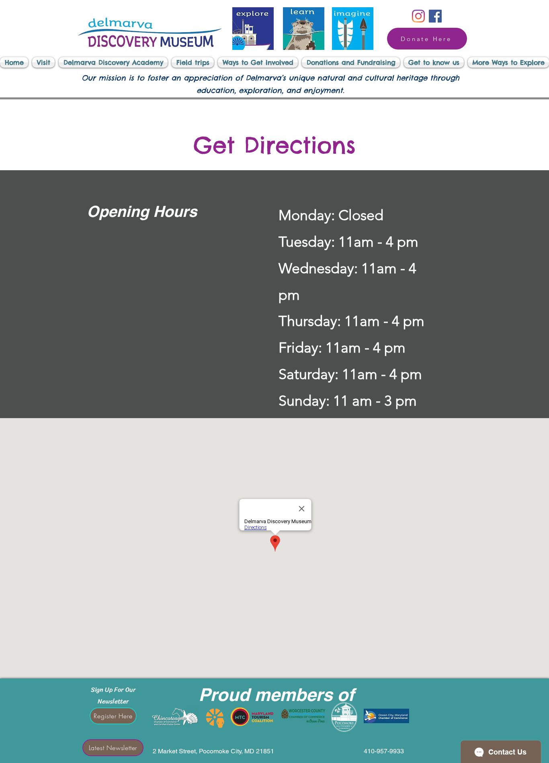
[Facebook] (435, 16)
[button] (43, 62)
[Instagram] (418, 16)
